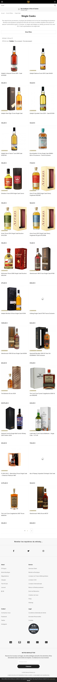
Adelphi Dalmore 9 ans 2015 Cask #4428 (41, 73)
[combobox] (28, 5)
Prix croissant (18, 41)
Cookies (30, 620)
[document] (28, 679)
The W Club (4, 584)
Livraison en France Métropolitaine (38, 576)
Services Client (32, 568)
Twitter (3, 620)
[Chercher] (55, 5)
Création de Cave (33, 595)
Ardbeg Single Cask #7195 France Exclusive (42, 313)
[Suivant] (31, 531)
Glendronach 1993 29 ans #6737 (39, 513)
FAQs (30, 599)
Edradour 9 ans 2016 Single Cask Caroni (12, 193)
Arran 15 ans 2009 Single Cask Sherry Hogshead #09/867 (40, 194)
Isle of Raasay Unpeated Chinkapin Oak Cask (42, 473)
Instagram (4, 624)
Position (11, 41)
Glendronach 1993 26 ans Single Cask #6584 (14, 353)
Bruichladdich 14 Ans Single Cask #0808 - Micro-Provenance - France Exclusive (41, 154)
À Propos (3, 568)
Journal (3, 587)
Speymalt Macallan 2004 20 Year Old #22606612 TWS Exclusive (40, 354)
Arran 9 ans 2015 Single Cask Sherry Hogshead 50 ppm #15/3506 (40, 234)
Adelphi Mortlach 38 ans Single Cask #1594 (13, 313)
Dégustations (5, 576)
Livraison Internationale (35, 584)
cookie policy (52, 679)
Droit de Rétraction (33, 591)
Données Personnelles (34, 616)
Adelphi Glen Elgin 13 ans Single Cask (11, 113)
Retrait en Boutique (34, 572)
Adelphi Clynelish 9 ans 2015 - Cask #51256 (42, 113)
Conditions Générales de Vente (37, 613)
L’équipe (3, 580)
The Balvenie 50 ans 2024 (8, 393)
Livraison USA (32, 580)
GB (3, 591)
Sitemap (30, 602)
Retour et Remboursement (35, 587)
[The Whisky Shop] (28, 1)
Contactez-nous (5, 613)
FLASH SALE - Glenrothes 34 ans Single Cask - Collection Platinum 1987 (14, 474)
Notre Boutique (5, 572)
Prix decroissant (27, 41)
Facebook (4, 616)
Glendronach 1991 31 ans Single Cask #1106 (42, 273)
